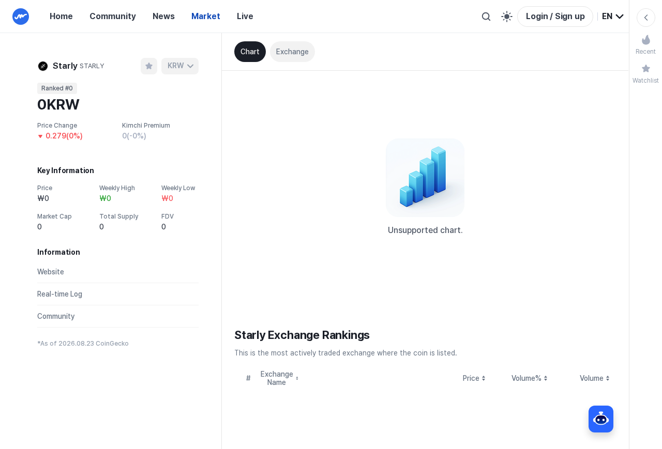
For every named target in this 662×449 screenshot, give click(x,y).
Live (245, 16)
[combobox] (613, 16)
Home (61, 16)
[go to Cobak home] (20, 16)
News (164, 16)
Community (112, 16)
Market (205, 16)
